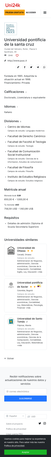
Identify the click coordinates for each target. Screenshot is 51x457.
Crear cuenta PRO (14, 434)
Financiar (21, 308)
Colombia (21, 290)
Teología (29, 146)
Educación (32, 272)
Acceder (31, 12)
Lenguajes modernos (35, 131)
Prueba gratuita (14, 12)
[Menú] (44, 12)
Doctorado (10, 97)
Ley (25, 272)
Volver (10, 358)
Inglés (19, 272)
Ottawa (28, 254)
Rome (25, 49)
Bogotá (29, 290)
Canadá (20, 254)
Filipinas (20, 325)
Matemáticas (27, 305)
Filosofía (29, 171)
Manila (28, 325)
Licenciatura (23, 97)
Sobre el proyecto (14, 424)
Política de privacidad (16, 429)
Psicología (38, 305)
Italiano (8, 112)
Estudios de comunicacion (30, 162)
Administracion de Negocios (29, 261)
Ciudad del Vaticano (13, 49)
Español (13, 416)
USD (33, 416)
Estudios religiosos (34, 180)
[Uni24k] (13, 5)
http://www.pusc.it (17, 60)
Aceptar (25, 452)
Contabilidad (35, 269)
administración (23, 263)
